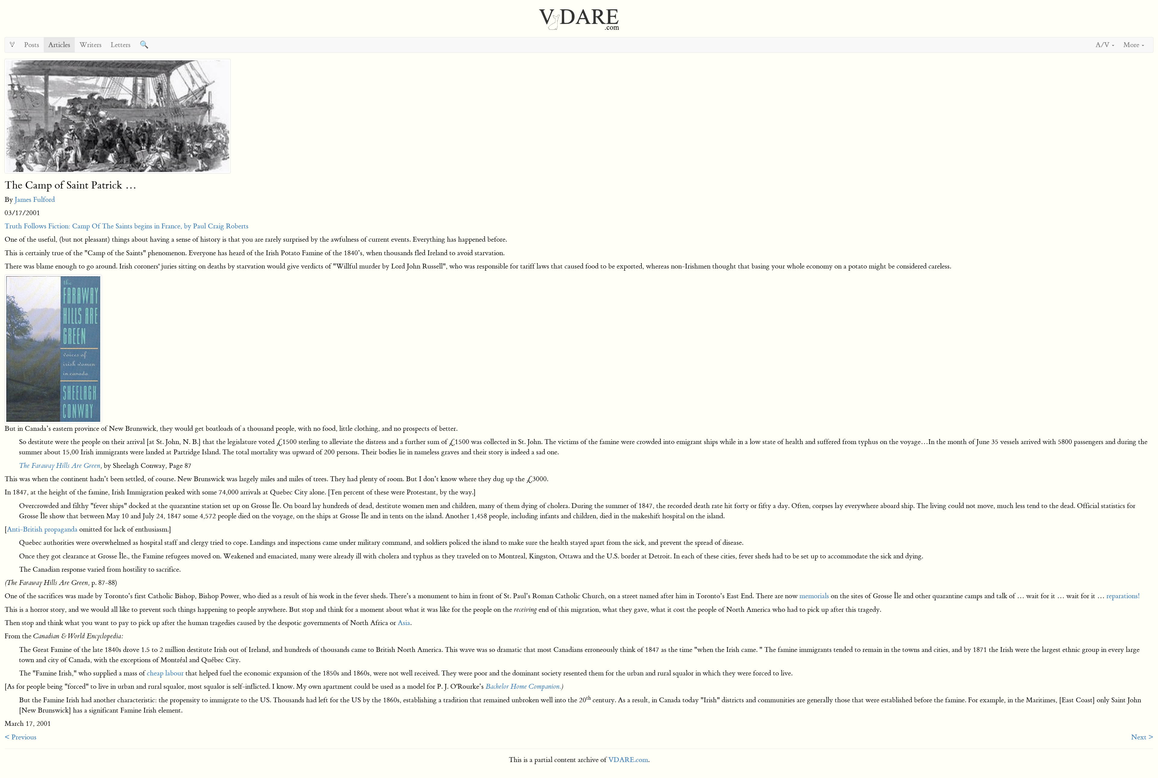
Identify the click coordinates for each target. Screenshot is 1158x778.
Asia (404, 622)
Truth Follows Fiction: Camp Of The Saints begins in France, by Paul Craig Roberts (126, 226)
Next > (1142, 737)
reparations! (1123, 596)
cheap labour (165, 673)
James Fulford (35, 199)
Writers (90, 44)
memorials (814, 596)
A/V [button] (1103, 44)
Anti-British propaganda (42, 529)
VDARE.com (628, 759)
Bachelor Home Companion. (523, 686)
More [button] (1132, 44)
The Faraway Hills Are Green (59, 466)
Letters (121, 44)
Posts (31, 44)
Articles (59, 44)
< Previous (20, 737)
